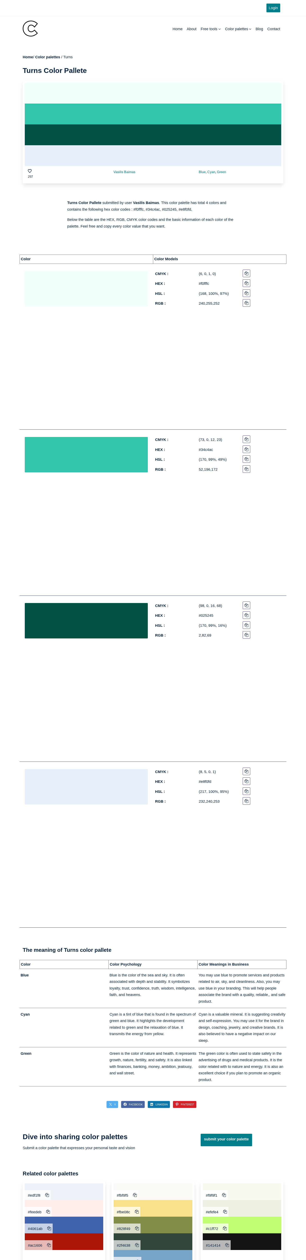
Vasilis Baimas (124, 172)
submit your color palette (226, 1139)
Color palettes (236, 29)
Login (273, 8)
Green (221, 172)
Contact (273, 29)
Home (178, 29)
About (192, 29)
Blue (202, 172)
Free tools (209, 29)
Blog (259, 29)
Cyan (211, 172)
